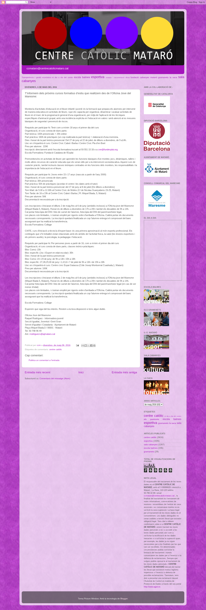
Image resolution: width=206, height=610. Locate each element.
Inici (81, 372)
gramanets (163, 77)
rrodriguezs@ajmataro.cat (42, 334)
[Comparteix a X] (88, 345)
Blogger (124, 599)
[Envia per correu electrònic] (82, 345)
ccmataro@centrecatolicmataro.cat (159, 496)
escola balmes (82, 77)
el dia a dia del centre (62, 77)
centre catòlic (55, 349)
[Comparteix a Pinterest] (94, 345)
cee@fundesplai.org (108, 149)
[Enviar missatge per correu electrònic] (77, 345)
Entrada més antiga (124, 372)
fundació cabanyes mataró (144, 77)
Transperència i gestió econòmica (36, 77)
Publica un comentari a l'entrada (44, 360)
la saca (173, 77)
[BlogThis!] (85, 345)
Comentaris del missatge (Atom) (55, 378)
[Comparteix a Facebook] (91, 345)
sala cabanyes (151, 444)
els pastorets (151, 419)
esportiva (97, 77)
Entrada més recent (37, 372)
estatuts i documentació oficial (118, 77)
